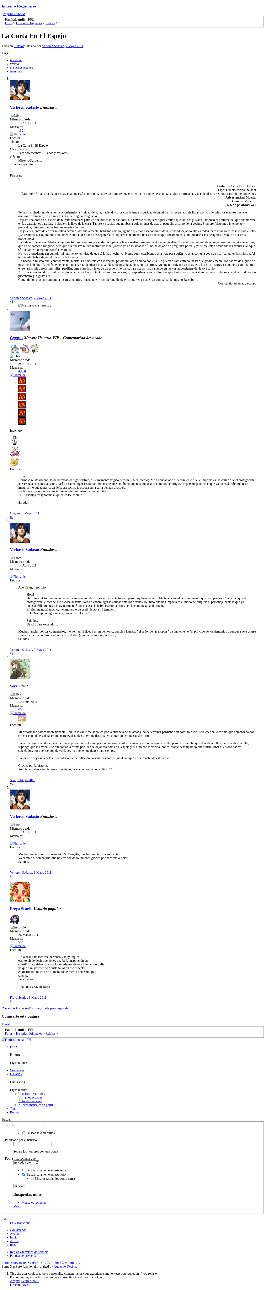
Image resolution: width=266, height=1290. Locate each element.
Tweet (6, 1024)
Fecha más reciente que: (20, 1158)
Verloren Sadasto (53, 46)
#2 (11, 517)
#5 (11, 876)
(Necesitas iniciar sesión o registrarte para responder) (36, 1008)
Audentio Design (65, 1266)
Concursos (17, 1070)
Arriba (14, 1241)
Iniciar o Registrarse (19, 6)
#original (16, 60)
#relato (14, 64)
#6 (11, 1001)
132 (20, 130)
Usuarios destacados (31, 1093)
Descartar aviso (20, 1284)
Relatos (19, 46)
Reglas (14, 1112)
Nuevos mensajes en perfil (35, 1105)
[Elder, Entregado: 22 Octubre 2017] (14, 349)
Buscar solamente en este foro (46, 1174)
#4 (11, 784)
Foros (13, 1046)
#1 (11, 301)
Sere (13, 686)
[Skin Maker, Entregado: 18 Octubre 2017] (25, 349)
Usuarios (16, 1074)
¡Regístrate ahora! (13, 14)
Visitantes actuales (30, 1097)
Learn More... (30, 1281)
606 (20, 709)
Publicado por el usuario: (21, 1140)
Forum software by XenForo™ (41, 1262)
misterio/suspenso (21, 67)
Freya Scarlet (21, 908)
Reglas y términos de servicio (29, 1252)
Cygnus (15, 513)
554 (20, 942)
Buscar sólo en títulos (40, 1133)
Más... (17, 1206)
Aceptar (15, 1281)
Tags (13, 1108)
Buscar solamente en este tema (46, 1170)
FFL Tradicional (20, 1223)
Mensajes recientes (34, 1202)
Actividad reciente (30, 1101)
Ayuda (14, 1233)
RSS (13, 1245)
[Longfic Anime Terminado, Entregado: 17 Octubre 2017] (14, 920)
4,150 (22, 371)
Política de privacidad (24, 1255)
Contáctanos (18, 1230)
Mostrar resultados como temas (54, 1178)
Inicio (13, 1237)
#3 (11, 653)
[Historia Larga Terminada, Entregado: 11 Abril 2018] (35, 349)
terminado (16, 71)
